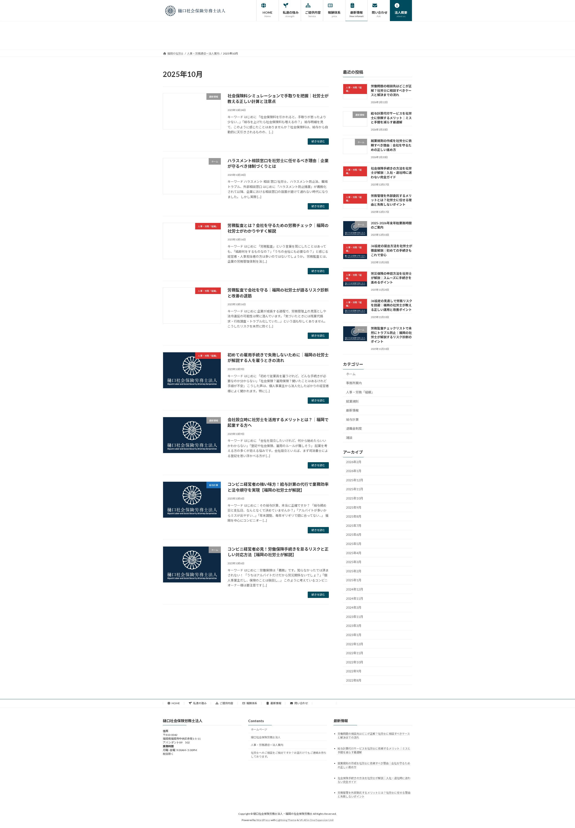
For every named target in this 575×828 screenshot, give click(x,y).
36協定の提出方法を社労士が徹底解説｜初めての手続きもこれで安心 (391, 250)
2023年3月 (353, 626)
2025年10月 (354, 498)
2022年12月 (354, 644)
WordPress (263, 820)
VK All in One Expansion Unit (316, 820)
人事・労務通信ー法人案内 (267, 745)
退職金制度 (354, 428)
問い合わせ (301, 703)
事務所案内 (354, 383)
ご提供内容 (226, 703)
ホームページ (259, 729)
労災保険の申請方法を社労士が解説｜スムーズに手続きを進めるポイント (391, 277)
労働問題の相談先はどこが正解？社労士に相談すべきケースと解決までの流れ (391, 90)
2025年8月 (353, 516)
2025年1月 (353, 580)
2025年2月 (353, 571)
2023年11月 (354, 616)
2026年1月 (353, 471)
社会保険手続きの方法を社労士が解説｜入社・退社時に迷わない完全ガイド (391, 172)
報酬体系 (251, 703)
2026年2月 (353, 462)
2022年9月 (353, 671)
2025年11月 (354, 489)
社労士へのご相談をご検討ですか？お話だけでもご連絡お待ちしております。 (288, 754)
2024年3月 (353, 607)
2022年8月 (353, 680)
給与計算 (352, 419)
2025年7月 (353, 525)
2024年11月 (354, 598)
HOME (176, 703)
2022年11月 (354, 653)
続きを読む (318, 141)
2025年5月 (353, 544)
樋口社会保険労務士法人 (266, 737)
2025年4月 (353, 553)
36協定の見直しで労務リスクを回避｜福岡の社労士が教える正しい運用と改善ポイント (391, 305)
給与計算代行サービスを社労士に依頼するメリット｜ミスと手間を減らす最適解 (391, 117)
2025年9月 (353, 507)
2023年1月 (353, 635)
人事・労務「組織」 (360, 392)
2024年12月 (354, 589)
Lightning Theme (286, 820)
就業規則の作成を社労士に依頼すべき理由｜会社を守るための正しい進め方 (391, 145)
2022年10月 (354, 662)
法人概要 (326, 703)
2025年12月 (354, 480)
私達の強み (200, 703)
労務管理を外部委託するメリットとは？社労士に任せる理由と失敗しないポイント (391, 200)
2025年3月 (353, 562)
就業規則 (352, 401)
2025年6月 (353, 534)
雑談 (349, 437)
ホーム (351, 374)
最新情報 (352, 410)
